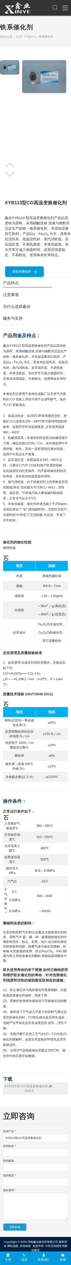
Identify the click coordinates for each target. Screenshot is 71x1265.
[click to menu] (65, 8)
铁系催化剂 (46, 36)
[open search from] (55, 7)
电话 (24, 1259)
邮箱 (63, 1259)
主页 (8, 1259)
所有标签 (25, 1246)
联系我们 (44, 1259)
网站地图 (12, 1246)
